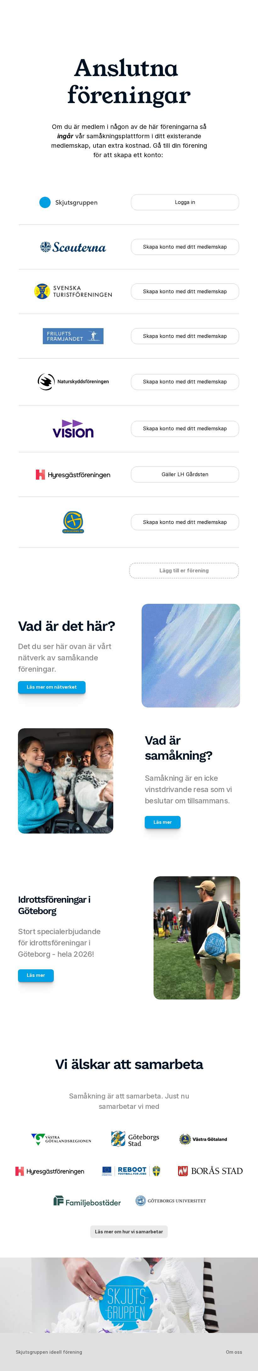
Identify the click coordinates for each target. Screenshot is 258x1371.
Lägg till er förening (184, 570)
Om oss (234, 1352)
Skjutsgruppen (76, 203)
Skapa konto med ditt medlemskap (185, 247)
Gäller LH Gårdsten (185, 474)
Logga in (185, 202)
